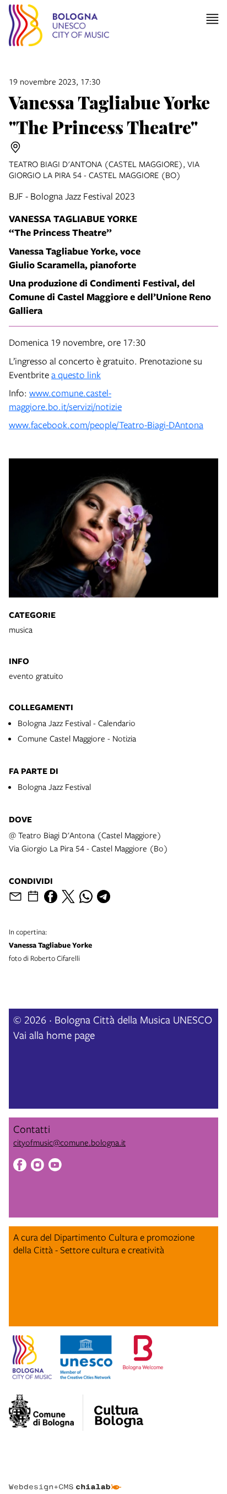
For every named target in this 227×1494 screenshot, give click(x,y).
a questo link (76, 374)
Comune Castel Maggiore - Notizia (77, 738)
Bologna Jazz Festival (54, 786)
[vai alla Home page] (59, 26)
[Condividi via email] (15, 896)
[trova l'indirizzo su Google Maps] (15, 147)
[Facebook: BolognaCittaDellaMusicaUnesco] (19, 1166)
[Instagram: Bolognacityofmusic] (37, 1166)
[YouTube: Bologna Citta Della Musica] (55, 1166)
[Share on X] (68, 896)
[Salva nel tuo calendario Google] (33, 896)
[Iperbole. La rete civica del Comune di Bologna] (46, 1413)
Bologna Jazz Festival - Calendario (77, 722)
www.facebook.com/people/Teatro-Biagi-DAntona (106, 424)
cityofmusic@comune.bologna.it (69, 1142)
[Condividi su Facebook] (50, 896)
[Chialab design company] (65, 1478)
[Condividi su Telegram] (103, 896)
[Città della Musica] (118, 1409)
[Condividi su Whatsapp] (86, 896)
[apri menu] (212, 19)
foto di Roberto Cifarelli (50, 945)
